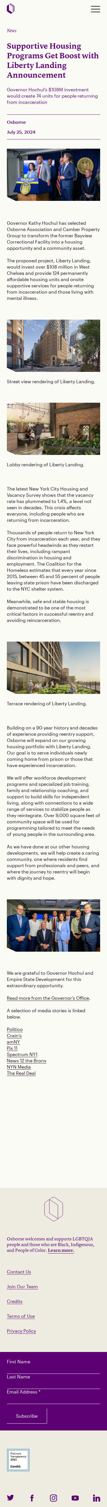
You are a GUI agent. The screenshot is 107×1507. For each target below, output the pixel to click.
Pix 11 (12, 1048)
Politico (15, 1029)
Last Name (18, 1376)
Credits (15, 1301)
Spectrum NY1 (22, 1054)
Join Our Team (22, 1286)
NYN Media (19, 1066)
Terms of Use (21, 1316)
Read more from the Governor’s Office (48, 998)
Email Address (24, 1391)
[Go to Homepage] (11, 9)
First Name (18, 1361)
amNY (13, 1041)
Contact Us (19, 1271)
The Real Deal (21, 1073)
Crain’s (14, 1035)
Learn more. (61, 1250)
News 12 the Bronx (26, 1060)
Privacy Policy (21, 1330)
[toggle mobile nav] (95, 9)
